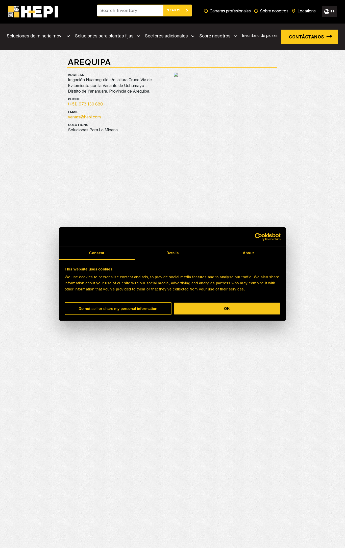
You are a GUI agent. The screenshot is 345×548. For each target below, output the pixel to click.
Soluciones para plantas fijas (104, 35)
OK (227, 308)
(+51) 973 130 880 (85, 104)
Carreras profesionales (230, 10)
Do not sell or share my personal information (118, 308)
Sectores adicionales (166, 35)
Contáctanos (306, 36)
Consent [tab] (96, 253)
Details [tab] (172, 253)
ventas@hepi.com (84, 116)
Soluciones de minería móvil (35, 35)
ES (332, 11)
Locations (307, 10)
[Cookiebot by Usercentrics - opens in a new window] (258, 237)
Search (175, 10)
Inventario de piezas (260, 35)
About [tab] (248, 253)
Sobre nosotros (274, 10)
